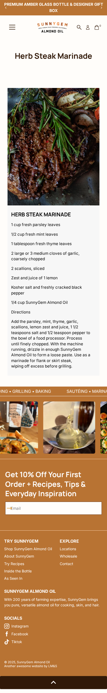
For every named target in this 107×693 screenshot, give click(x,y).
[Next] (101, 8)
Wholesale (68, 556)
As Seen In (13, 578)
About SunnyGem (19, 556)
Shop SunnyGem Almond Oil (28, 549)
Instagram (20, 626)
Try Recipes (14, 563)
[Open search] (79, 27)
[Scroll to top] (53, 682)
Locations (68, 549)
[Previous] (6, 8)
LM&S (52, 666)
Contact (66, 563)
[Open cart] (96, 27)
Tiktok (16, 641)
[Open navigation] (12, 27)
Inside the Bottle (18, 571)
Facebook (19, 634)
